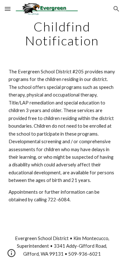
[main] (62, 33)
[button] (7, 8)
